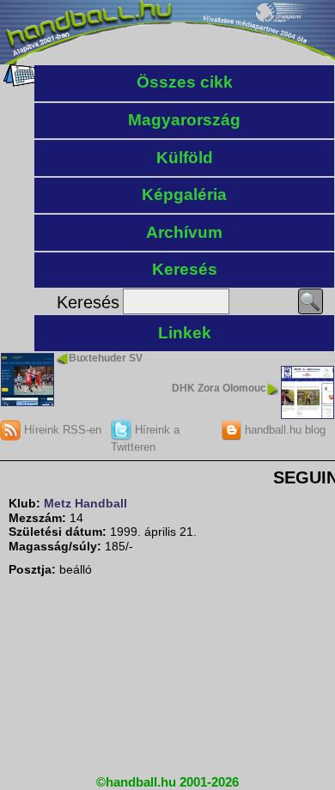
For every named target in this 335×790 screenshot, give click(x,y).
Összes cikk (185, 82)
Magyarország (184, 120)
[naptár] (19, 82)
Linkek (184, 333)
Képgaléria (184, 194)
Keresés (184, 269)
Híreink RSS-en (61, 429)
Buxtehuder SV (106, 358)
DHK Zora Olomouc (219, 388)
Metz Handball (85, 503)
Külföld (184, 158)
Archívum (184, 232)
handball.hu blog (283, 429)
